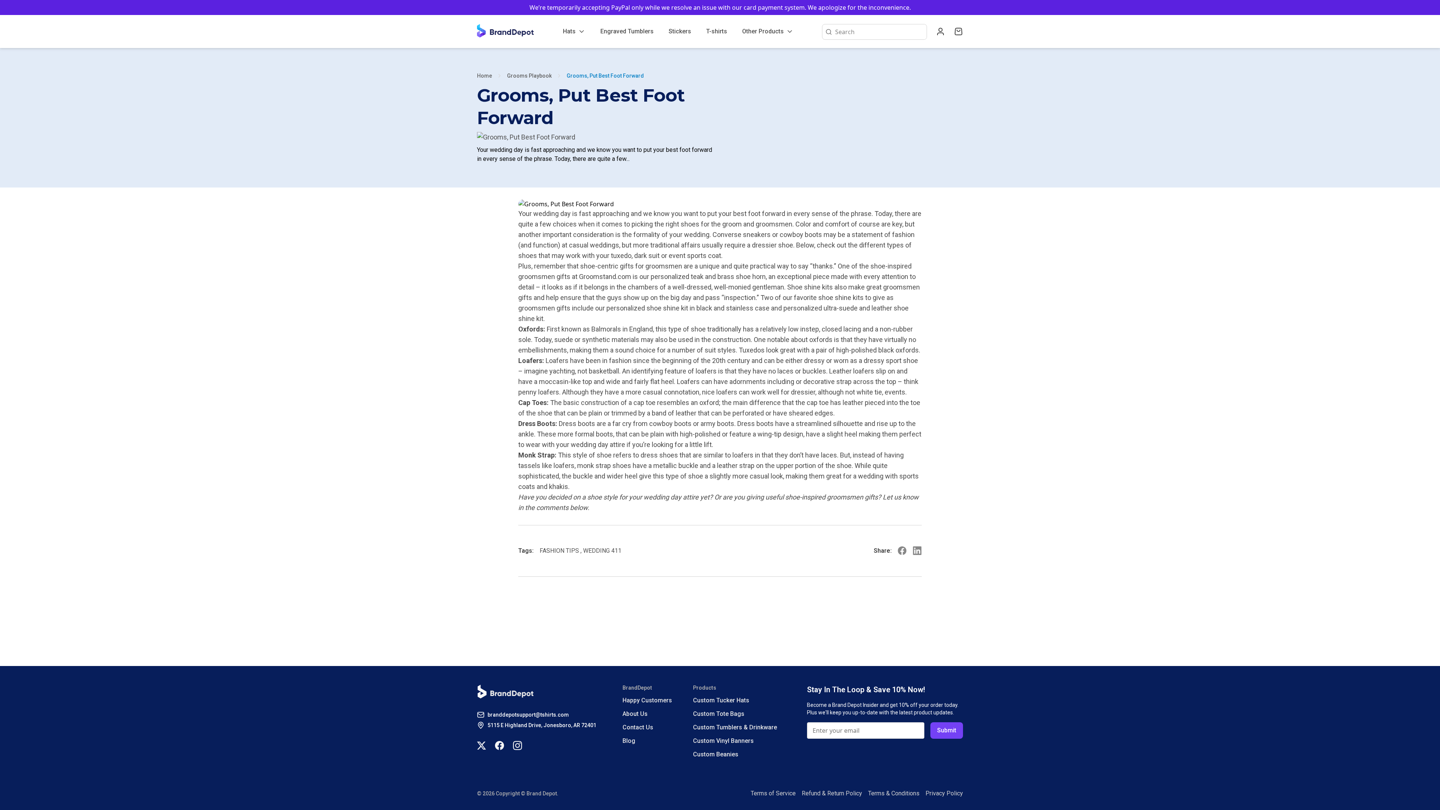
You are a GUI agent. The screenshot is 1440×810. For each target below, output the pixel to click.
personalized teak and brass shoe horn (708, 276)
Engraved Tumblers (627, 31)
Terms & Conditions (894, 793)
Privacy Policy (944, 793)
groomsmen (845, 497)
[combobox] (879, 31)
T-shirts (716, 31)
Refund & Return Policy (832, 793)
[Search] (827, 32)
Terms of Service (773, 793)
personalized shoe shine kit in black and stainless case (688, 308)
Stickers (680, 31)
